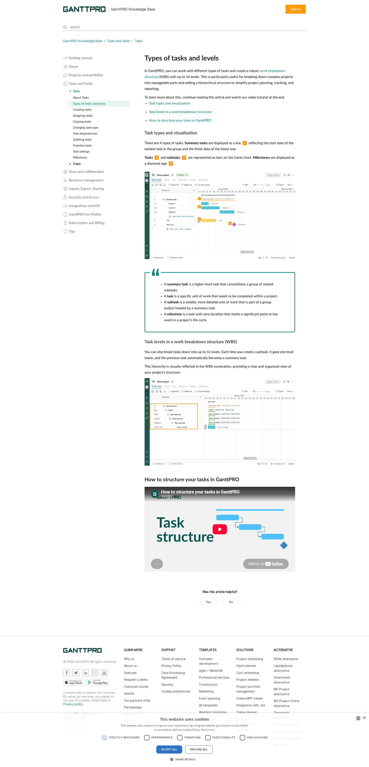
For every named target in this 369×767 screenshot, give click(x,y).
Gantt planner (246, 665)
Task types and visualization (170, 103)
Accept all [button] (169, 749)
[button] (184, 759)
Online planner (246, 712)
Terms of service (173, 659)
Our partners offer (137, 700)
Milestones (80, 157)
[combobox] (358, 718)
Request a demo (136, 679)
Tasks (138, 41)
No (231, 602)
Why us (129, 659)
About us (130, 665)
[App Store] (73, 682)
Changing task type (85, 127)
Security (167, 684)
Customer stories (136, 686)
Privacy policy (73, 704)
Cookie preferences (175, 691)
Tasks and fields (118, 41)
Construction (208, 684)
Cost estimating (247, 673)
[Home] (82, 652)
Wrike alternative (286, 659)
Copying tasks (82, 121)
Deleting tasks (82, 139)
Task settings (81, 151)
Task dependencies (85, 133)
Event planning (209, 698)
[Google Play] (97, 682)
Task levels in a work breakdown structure (180, 112)
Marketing (206, 691)
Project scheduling (249, 659)
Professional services (214, 677)
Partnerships (133, 707)
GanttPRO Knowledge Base (82, 41)
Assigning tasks (83, 115)
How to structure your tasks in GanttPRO (180, 120)
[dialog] (184, 740)
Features (130, 673)
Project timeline (247, 679)
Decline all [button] (199, 749)
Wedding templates (213, 712)
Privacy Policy (171, 665)
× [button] (364, 718)
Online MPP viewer (249, 698)
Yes (208, 602)
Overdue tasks (82, 145)
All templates (208, 705)
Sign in (296, 9)
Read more (208, 730)
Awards (129, 693)
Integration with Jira (250, 705)
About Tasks (81, 97)
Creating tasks (82, 109)
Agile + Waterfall (211, 670)
